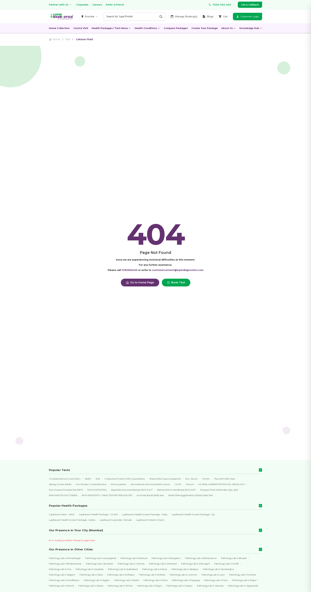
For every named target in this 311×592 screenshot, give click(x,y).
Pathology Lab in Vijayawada (243, 585)
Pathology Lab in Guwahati (90, 569)
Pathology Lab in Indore (154, 569)
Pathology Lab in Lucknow (183, 574)
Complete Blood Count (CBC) (64, 478)
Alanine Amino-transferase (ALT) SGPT (176, 489)
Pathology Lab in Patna (156, 580)
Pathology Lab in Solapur (179, 585)
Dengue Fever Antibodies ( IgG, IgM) (219, 489)
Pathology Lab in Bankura (134, 558)
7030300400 (129, 270)
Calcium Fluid (84, 39)
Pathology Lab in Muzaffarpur (64, 580)
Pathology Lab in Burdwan (99, 563)
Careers (97, 4)
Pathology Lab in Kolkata (152, 574)
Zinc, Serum (191, 478)
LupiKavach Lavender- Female (116, 520)
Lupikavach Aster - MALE (62, 514)
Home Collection (59, 28)
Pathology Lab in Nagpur (97, 580)
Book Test (178, 282)
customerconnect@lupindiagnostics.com (177, 270)
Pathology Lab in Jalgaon (62, 574)
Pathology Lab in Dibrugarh (195, 563)
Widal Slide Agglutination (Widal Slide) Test (190, 495)
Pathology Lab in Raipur (244, 580)
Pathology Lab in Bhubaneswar (65, 563)
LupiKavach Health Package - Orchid (98, 514)
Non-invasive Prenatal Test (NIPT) (66, 489)
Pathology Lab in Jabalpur (184, 569)
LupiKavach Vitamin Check (150, 520)
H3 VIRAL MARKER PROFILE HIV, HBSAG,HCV (221, 484)
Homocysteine (118, 484)
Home (56, 39)
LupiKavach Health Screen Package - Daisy (144, 514)
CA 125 (178, 484)
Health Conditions (146, 28)
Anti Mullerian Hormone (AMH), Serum (150, 484)
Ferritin (206, 478)
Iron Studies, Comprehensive (91, 484)
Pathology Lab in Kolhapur (121, 574)
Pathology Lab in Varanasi (210, 585)
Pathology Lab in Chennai (131, 563)
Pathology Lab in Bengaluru (166, 558)
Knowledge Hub (249, 28)
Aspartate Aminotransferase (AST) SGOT (132, 489)
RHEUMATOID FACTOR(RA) (63, 495)
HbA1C (88, 478)
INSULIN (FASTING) (97, 489)
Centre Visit (80, 28)
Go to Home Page (142, 282)
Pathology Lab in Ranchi (61, 585)
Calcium (189, 484)
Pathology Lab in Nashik (126, 580)
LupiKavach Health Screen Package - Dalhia (72, 520)
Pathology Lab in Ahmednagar (65, 558)
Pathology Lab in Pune (216, 580)
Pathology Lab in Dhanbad (163, 563)
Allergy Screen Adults (60, 484)
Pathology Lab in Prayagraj (186, 580)
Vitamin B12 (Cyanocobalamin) (165, 478)
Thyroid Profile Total (224, 478)
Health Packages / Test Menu (110, 28)
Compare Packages (176, 28)
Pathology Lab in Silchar (120, 585)
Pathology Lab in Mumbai (242, 574)
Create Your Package (204, 28)
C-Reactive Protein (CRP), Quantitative (124, 478)
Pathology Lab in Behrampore (201, 558)
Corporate (82, 4)
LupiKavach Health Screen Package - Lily (193, 514)
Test (67, 39)
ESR (98, 478)
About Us (227, 28)
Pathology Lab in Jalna (91, 574)
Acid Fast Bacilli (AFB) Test (150, 495)
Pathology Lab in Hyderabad (123, 569)
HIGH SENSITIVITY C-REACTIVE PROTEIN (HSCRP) (107, 495)
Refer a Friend (115, 4)
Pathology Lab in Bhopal (234, 558)
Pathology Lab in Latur (213, 574)
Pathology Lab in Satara (90, 585)
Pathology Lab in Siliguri (149, 585)
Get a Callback (250, 4)
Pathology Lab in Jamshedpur (218, 569)
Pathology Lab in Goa (60, 569)
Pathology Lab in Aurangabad (100, 558)
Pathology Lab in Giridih (226, 563)
